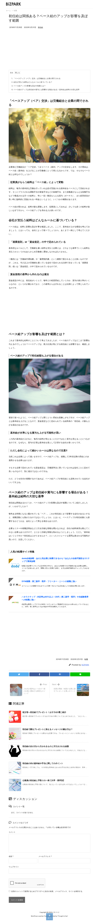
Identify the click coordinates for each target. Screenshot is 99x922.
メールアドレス (45, 856)
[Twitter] (19, 674)
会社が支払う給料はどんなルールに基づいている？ (31, 82)
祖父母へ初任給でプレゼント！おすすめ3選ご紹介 (44, 712)
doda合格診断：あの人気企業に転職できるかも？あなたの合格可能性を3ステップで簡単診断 (56, 559)
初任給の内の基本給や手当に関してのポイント (42, 763)
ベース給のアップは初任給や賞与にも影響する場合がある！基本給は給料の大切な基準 (45, 89)
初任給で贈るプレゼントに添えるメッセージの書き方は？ (47, 729)
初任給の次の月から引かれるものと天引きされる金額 (45, 746)
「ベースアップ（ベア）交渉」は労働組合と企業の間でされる (35, 78)
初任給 (40, 27)
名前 (11, 856)
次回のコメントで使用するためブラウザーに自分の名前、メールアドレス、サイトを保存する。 (47, 891)
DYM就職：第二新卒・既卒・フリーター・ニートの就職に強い (49, 581)
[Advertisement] (49, 52)
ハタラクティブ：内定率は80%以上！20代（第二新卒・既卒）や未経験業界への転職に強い (55, 598)
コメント (12, 832)
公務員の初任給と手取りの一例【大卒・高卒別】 (43, 780)
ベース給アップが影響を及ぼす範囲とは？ (28, 86)
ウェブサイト (14, 867)
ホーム (8, 10)
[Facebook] (39, 674)
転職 (15, 10)
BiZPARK (85, 665)
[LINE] (80, 674)
